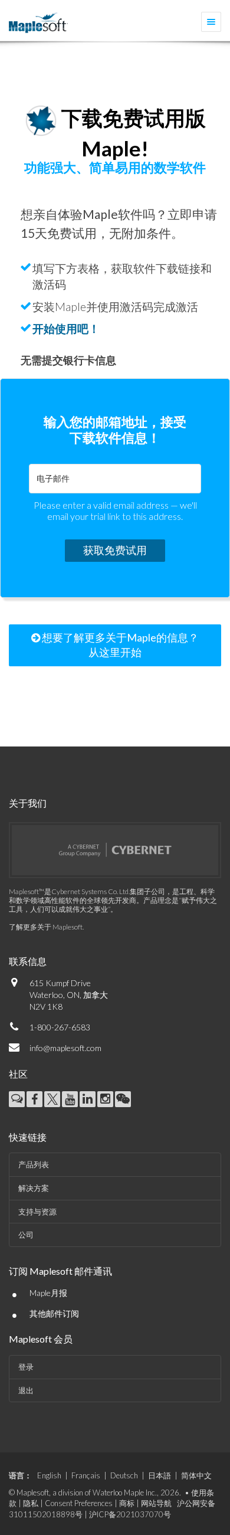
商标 (126, 1503)
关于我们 (28, 803)
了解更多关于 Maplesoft (46, 926)
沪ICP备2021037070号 (130, 1514)
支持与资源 (37, 1211)
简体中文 (196, 1475)
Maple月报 (48, 1293)
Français (85, 1475)
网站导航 (156, 1503)
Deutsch (124, 1475)
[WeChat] (123, 1099)
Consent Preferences (79, 1503)
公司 (26, 1234)
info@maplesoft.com (65, 1048)
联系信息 (28, 961)
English (49, 1475)
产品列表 (33, 1164)
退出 (26, 1390)
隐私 (30, 1503)
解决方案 (33, 1188)
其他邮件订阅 (54, 1313)
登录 (26, 1367)
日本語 (159, 1475)
